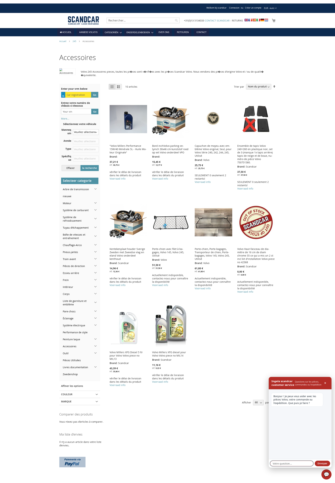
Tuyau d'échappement (76, 227)
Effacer (70, 168)
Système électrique (74, 325)
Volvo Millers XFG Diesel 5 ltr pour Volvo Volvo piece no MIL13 (126, 356)
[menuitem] (65, 32)
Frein (66, 280)
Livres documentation (75, 367)
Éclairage (68, 318)
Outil (66, 353)
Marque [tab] (66, 401)
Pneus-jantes (70, 252)
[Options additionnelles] (72, 461)
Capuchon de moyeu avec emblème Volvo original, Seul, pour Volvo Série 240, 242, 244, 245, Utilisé (213, 150)
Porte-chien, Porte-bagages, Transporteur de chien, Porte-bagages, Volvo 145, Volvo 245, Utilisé (212, 254)
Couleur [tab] (66, 394)
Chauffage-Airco (72, 245)
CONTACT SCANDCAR (217, 20)
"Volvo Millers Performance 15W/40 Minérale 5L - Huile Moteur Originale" (128, 149)
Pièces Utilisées (72, 360)
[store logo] (83, 20)
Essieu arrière (71, 273)
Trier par (239, 86)
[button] (270, 8)
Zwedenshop (70, 374)
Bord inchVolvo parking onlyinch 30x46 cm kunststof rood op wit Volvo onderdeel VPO (170, 149)
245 (75, 41)
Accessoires (69, 346)
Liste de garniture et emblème (75, 302)
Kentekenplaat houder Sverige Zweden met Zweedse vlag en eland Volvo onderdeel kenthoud (127, 254)
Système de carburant (76, 210)
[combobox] (143, 20)
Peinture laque (71, 339)
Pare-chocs (69, 311)
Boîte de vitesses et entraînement (74, 236)
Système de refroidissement (72, 219)
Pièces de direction (74, 266)
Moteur (67, 203)
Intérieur (68, 287)
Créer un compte (253, 7)
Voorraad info (117, 178)
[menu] (167, 32)
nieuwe (67, 196)
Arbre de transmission (76, 189)
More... (65, 118)
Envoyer (322, 463)
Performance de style (75, 332)
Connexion (234, 7)
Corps (66, 294)
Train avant (69, 259)
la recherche (89, 168)
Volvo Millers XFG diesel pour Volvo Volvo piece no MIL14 (169, 354)
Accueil (63, 41)
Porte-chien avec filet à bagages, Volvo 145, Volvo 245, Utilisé (168, 252)
